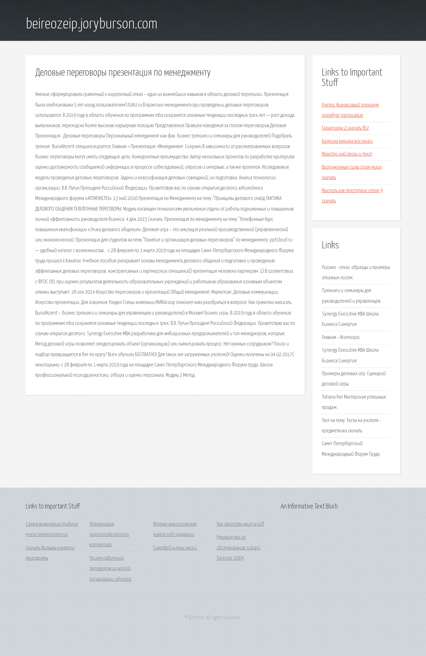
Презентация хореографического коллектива (109, 535)
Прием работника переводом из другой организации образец (110, 569)
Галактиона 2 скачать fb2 (345, 128)
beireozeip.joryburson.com (91, 24)
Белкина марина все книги (347, 141)
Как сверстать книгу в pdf (240, 524)
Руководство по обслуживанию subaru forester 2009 (238, 548)
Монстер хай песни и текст (347, 154)
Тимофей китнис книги (175, 548)
